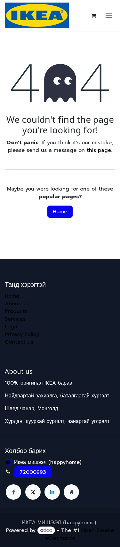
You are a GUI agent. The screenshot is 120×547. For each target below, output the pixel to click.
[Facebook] (13, 492)
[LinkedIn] (52, 492)
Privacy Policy (22, 334)
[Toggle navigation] (108, 15)
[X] (33, 492)
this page (99, 150)
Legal (12, 327)
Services (15, 319)
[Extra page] (71, 492)
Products (16, 311)
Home (60, 211)
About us (16, 304)
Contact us (19, 342)
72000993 (33, 472)
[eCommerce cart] (93, 15)
